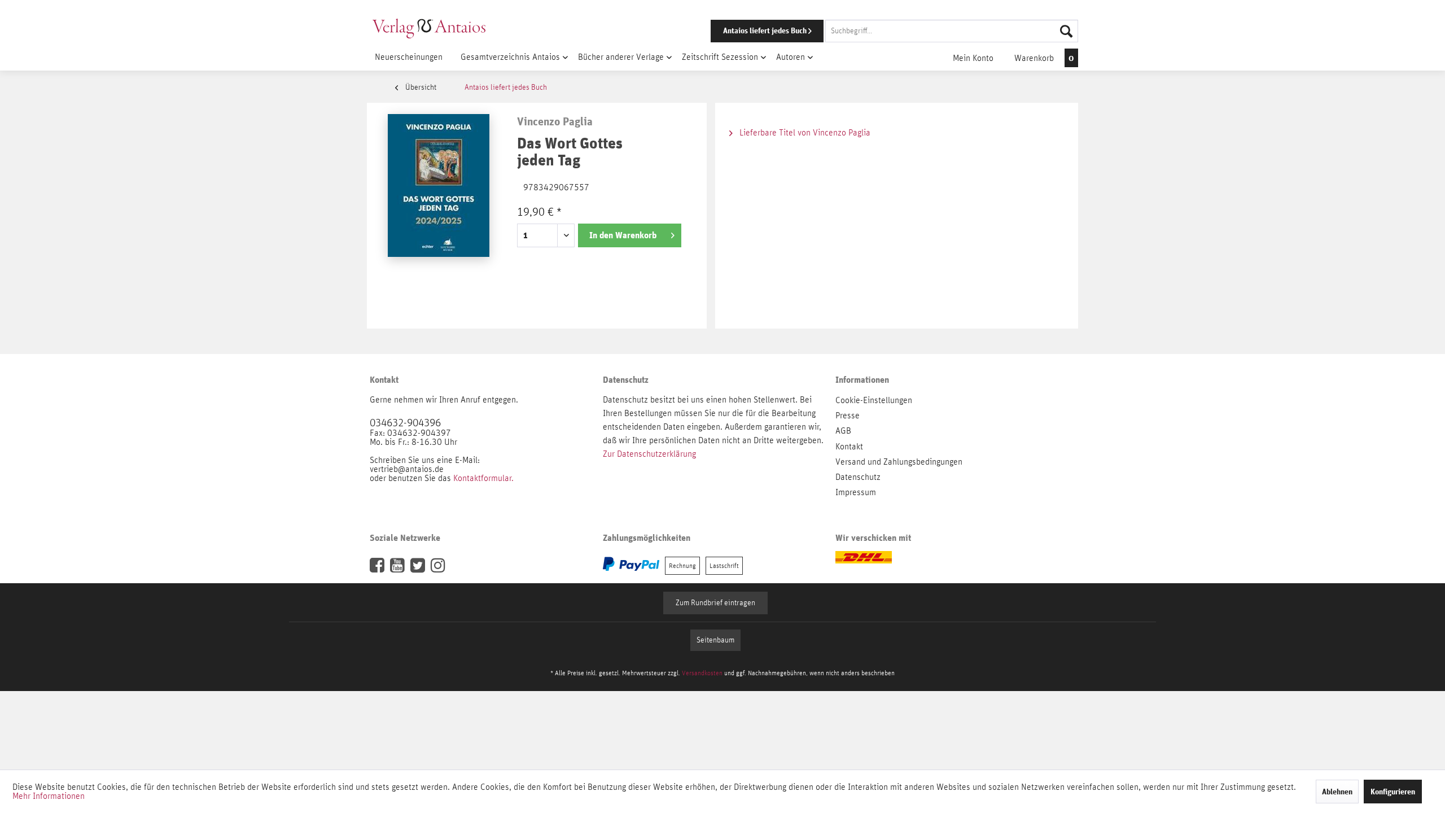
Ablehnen (1337, 791)
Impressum (855, 492)
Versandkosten (702, 673)
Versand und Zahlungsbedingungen (898, 461)
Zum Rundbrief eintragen (715, 603)
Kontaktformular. (483, 478)
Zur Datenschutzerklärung (649, 453)
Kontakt (849, 446)
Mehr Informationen (48, 796)
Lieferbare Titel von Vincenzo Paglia (803, 132)
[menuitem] (879, 31)
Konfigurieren (1392, 791)
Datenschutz (858, 477)
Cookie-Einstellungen (873, 400)
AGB (843, 430)
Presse (847, 415)
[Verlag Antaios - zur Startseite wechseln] (429, 28)
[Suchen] (1066, 31)
